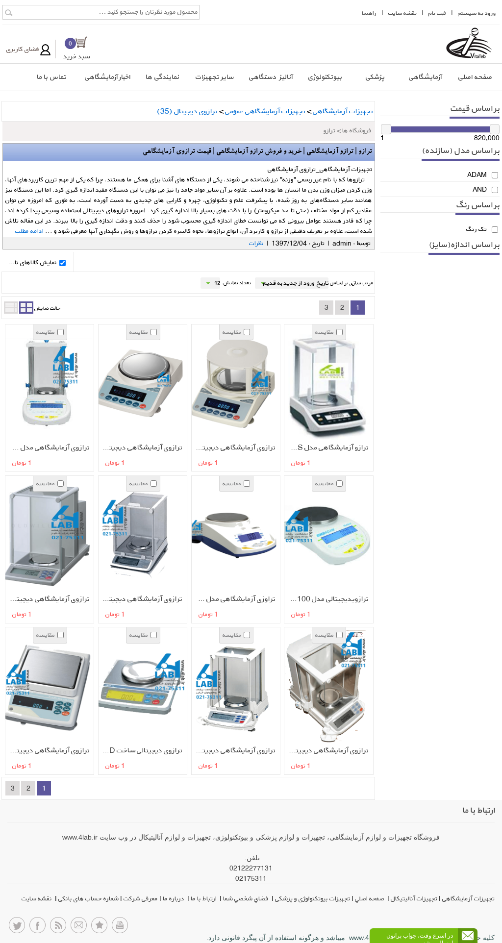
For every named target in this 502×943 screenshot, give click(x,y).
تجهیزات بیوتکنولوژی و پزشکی (312, 898)
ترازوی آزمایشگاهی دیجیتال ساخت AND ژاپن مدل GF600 (48, 750)
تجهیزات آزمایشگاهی (343, 111)
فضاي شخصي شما (246, 898)
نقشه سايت (402, 13)
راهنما (369, 13)
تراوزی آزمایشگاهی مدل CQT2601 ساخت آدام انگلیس (234, 598)
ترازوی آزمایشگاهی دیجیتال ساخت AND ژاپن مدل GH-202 (48, 598)
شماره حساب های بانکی (88, 898)
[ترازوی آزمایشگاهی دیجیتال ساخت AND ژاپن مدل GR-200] (232, 686)
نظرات (256, 243)
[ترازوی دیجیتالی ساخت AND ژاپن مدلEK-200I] (139, 686)
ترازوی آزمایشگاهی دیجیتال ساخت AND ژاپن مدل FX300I (234, 447)
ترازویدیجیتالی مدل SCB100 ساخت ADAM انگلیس (327, 598)
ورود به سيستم (477, 13)
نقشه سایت (37, 898)
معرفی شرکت (141, 898)
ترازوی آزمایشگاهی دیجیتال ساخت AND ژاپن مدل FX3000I (141, 447)
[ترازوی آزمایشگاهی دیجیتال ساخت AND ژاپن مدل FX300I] (232, 384)
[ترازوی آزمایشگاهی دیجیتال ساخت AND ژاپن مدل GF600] (46, 686)
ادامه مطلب (30, 231)
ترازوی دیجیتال (187, 111)
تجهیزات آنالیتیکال (414, 898)
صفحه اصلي (370, 898)
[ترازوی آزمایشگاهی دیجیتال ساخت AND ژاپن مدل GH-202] (46, 535)
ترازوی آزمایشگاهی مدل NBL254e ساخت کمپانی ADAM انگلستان (48, 447)
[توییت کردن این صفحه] (16, 928)
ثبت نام (437, 13)
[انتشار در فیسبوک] (37, 928)
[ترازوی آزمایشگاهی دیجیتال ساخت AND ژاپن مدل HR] (139, 535)
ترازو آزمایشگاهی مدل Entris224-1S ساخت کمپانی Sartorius (327, 447)
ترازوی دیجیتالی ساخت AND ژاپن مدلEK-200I (141, 750)
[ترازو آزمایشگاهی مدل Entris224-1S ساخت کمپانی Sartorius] (325, 384)
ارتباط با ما (204, 898)
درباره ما (174, 898)
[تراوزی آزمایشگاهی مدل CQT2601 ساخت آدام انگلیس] (232, 535)
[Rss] (58, 928)
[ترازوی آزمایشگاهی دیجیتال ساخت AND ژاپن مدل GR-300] (325, 686)
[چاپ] (119, 928)
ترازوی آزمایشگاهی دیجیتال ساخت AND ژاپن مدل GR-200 (234, 750)
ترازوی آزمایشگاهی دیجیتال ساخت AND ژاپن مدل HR (141, 598)
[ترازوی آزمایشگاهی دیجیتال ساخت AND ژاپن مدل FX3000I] (139, 384)
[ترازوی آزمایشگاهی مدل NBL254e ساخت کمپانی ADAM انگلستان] (46, 384)
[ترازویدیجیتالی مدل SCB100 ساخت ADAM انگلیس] (325, 535)
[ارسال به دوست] (78, 928)
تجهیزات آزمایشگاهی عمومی (265, 111)
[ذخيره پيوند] (99, 928)
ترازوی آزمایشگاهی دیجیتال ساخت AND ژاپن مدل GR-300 (327, 750)
